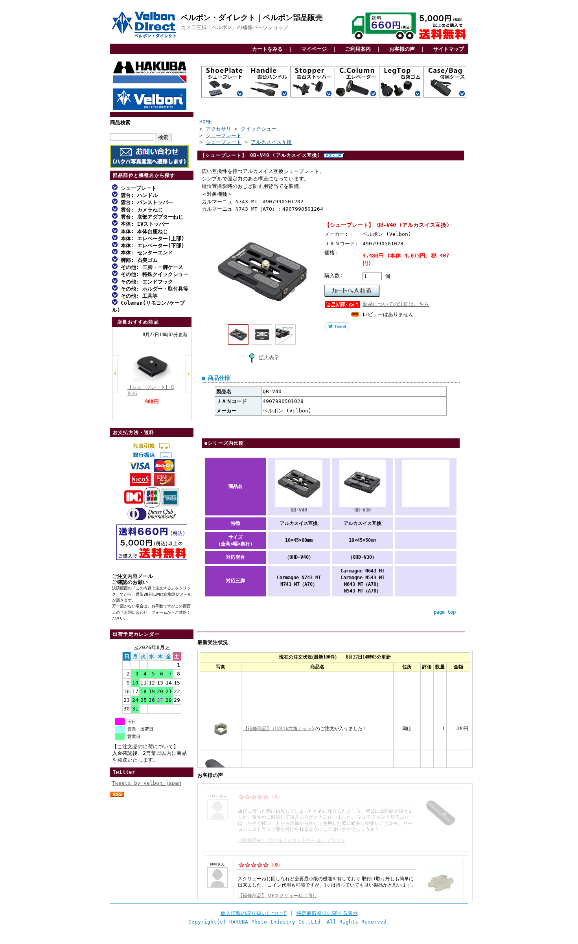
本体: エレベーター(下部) (151, 245)
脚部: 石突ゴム (138, 260)
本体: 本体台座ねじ (143, 231)
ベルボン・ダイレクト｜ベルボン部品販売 (252, 17)
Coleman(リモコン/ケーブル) (148, 306)
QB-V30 (362, 510)
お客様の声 (402, 49)
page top (445, 612)
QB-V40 (299, 510)
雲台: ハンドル (138, 195)
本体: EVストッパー (143, 224)
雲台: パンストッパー (145, 202)
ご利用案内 (358, 49)
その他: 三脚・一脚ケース (150, 267)
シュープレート (137, 188)
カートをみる (267, 49)
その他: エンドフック (145, 282)
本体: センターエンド (145, 253)
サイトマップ (448, 49)
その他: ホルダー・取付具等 (153, 289)
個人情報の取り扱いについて (254, 913)
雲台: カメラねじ (140, 210)
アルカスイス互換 (271, 142)
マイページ (314, 49)
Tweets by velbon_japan (146, 783)
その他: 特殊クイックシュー (153, 274)
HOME (205, 122)
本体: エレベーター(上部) (151, 238)
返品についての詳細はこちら (396, 304)
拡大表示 (269, 358)
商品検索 (120, 122)
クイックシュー (258, 129)
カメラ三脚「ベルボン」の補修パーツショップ (234, 27)
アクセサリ (218, 129)
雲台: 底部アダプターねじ (150, 217)
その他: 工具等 (138, 296)
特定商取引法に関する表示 (327, 913)
